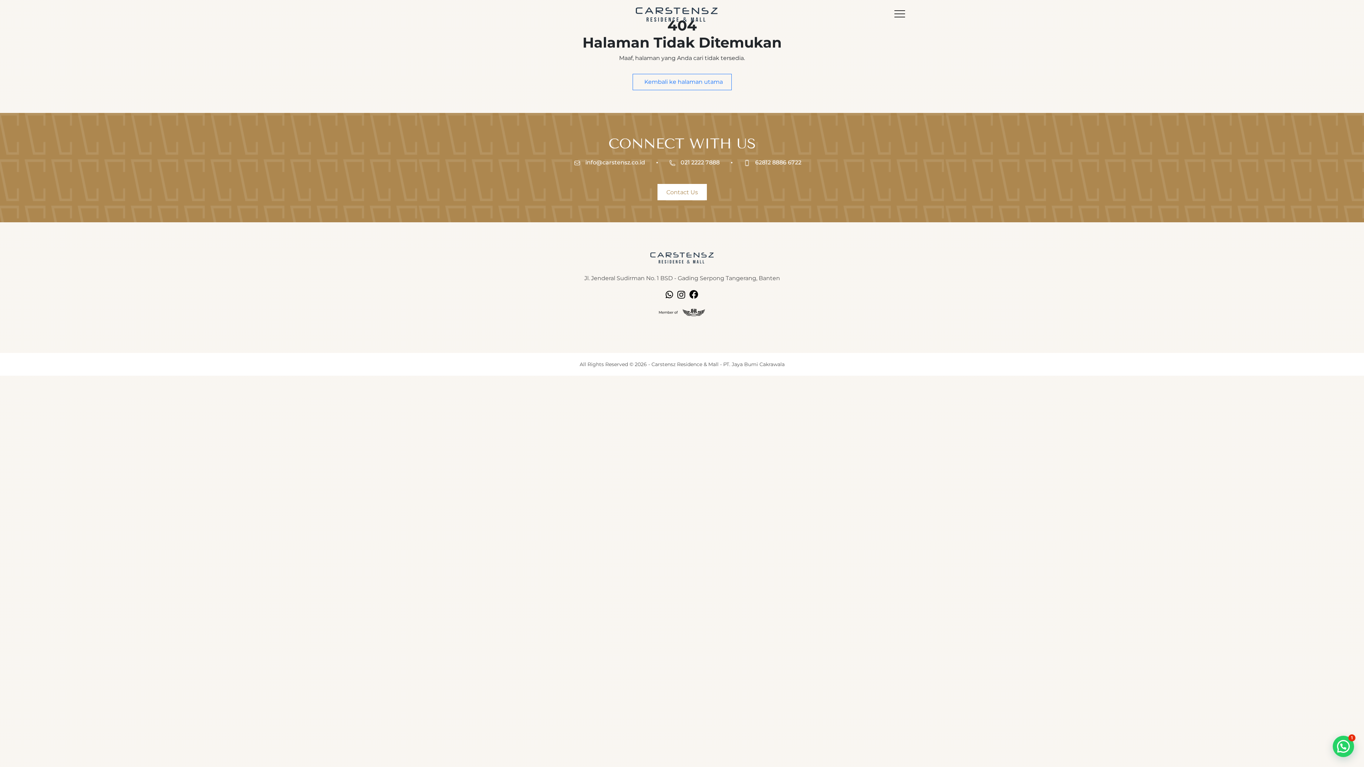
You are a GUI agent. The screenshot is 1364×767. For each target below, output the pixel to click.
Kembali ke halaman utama (683, 81)
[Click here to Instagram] (681, 294)
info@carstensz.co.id (614, 162)
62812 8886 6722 (777, 162)
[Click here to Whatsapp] (669, 294)
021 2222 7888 (699, 162)
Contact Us (682, 192)
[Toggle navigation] (899, 14)
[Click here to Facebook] (693, 294)
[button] (1343, 746)
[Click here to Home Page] (682, 257)
